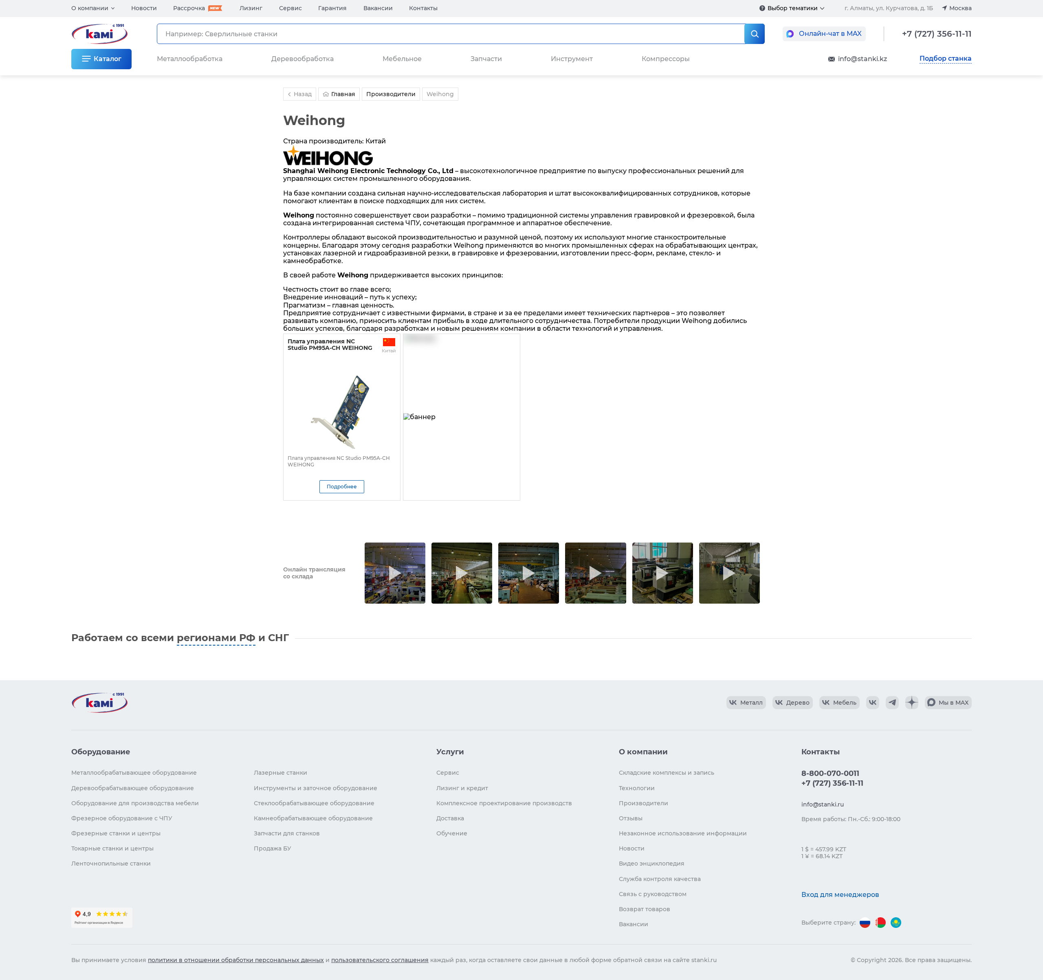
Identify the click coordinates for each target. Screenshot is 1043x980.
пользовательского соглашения (380, 960)
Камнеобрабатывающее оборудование (313, 818)
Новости (144, 8)
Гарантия (332, 8)
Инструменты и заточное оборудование (315, 788)
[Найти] (754, 34)
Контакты (423, 8)
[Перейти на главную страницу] (99, 702)
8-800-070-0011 (830, 773)
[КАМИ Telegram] (892, 702)
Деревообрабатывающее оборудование (132, 788)
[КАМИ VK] (872, 702)
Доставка (450, 818)
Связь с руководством (653, 894)
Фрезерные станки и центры (116, 833)
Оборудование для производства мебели (135, 803)
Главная (343, 94)
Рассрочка (189, 8)
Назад (303, 94)
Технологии (637, 788)
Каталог (107, 59)
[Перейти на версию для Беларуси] (880, 922)
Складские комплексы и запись (666, 772)
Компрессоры (666, 59)
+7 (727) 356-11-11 (937, 34)
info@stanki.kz (862, 59)
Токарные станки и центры (112, 848)
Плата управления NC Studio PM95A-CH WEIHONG (330, 344)
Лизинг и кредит (462, 788)
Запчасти (486, 59)
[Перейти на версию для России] (865, 922)
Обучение (451, 833)
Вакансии (378, 8)
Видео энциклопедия (651, 863)
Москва (960, 8)
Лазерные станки (280, 772)
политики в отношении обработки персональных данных (236, 960)
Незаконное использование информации (683, 833)
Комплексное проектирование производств (504, 803)
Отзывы (631, 818)
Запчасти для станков (287, 833)
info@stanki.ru (822, 804)
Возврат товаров (644, 909)
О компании (89, 8)
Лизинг (251, 8)
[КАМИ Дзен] (911, 702)
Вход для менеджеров (840, 895)
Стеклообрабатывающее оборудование (314, 803)
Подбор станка (946, 58)
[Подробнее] (762, 8)
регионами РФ (216, 638)
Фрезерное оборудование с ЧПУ (121, 818)
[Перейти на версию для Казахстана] (896, 922)
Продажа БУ (272, 848)
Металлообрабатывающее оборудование (134, 772)
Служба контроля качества (660, 879)
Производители (643, 803)
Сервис (290, 8)
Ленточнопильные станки (111, 863)
